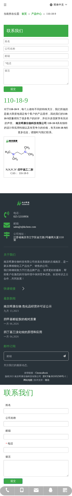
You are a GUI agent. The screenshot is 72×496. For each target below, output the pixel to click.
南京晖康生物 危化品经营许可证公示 (28, 306)
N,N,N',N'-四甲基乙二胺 (19, 169)
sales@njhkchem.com (24, 227)
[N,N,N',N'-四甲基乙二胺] (19, 151)
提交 (13, 89)
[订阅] (64, 356)
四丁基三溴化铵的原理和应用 (23, 332)
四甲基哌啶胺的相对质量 (20, 319)
